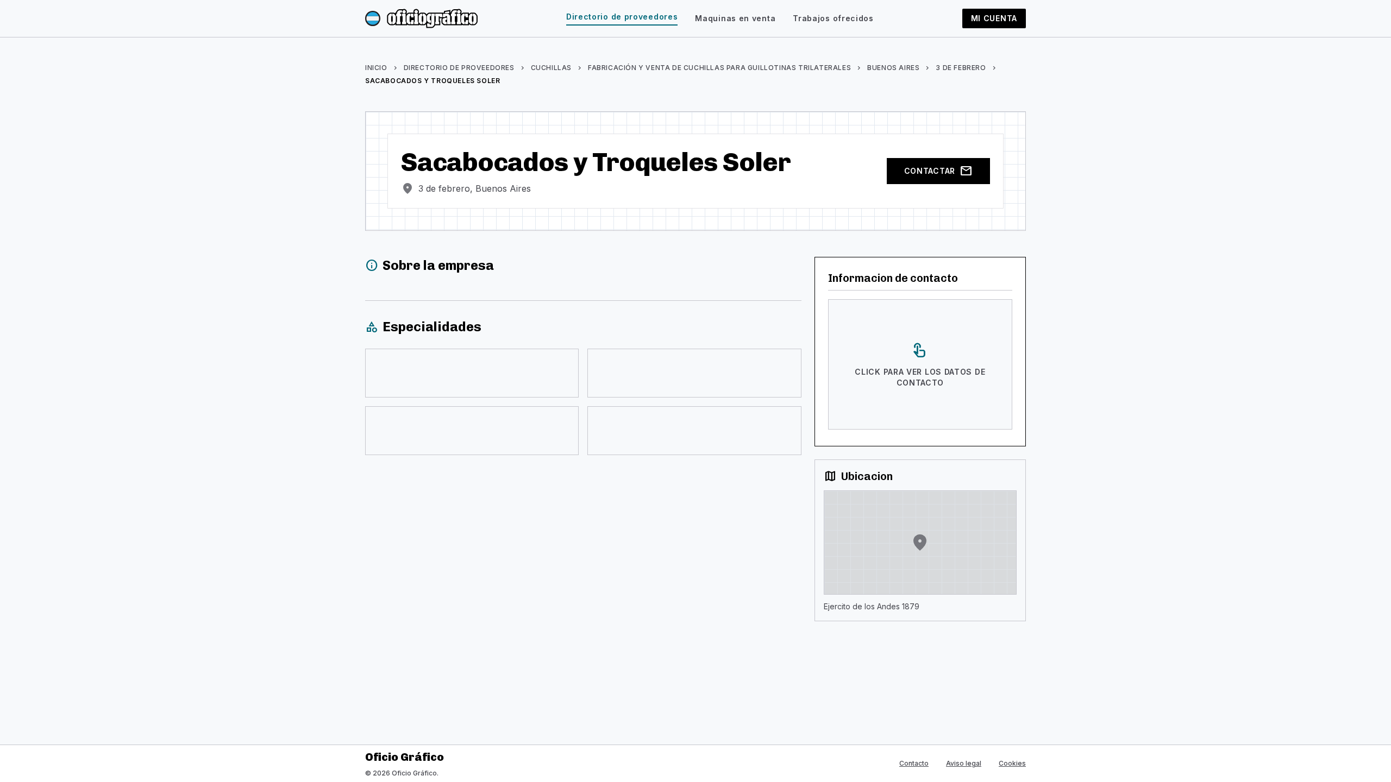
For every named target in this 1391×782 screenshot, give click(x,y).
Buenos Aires (893, 68)
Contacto (914, 763)
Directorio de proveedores (622, 16)
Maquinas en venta (735, 18)
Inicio (376, 68)
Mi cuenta (994, 18)
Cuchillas (551, 68)
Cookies (1012, 763)
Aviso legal (963, 763)
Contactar (938, 171)
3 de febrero (961, 68)
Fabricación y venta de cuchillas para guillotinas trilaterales (719, 68)
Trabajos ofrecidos (833, 18)
